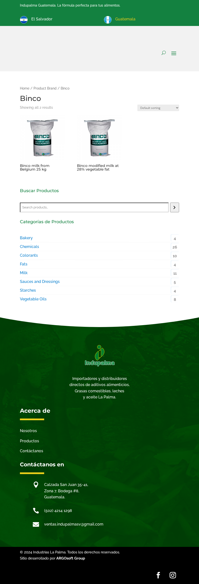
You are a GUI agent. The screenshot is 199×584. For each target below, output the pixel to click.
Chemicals (29, 246)
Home (24, 88)
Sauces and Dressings (40, 281)
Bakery (26, 238)
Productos (29, 441)
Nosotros (28, 430)
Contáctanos (31, 451)
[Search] (174, 207)
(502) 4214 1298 (58, 510)
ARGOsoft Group (70, 558)
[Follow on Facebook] (158, 575)
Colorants (29, 255)
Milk (24, 273)
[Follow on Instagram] (172, 575)
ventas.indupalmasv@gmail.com (73, 524)
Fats (23, 264)
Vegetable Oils (33, 299)
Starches (28, 290)
